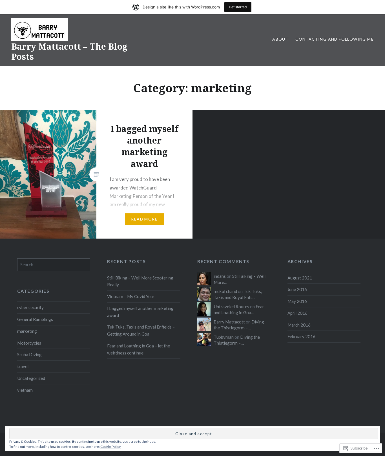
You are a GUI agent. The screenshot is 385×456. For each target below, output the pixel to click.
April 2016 (297, 313)
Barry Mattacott (229, 321)
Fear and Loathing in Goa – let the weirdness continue (138, 349)
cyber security (30, 307)
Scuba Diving (29, 354)
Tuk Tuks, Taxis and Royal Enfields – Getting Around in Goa (141, 330)
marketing (27, 331)
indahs (220, 276)
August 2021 (299, 277)
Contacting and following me (334, 39)
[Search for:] (53, 264)
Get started (238, 7)
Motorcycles (29, 342)
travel (22, 366)
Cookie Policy (110, 446)
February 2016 (301, 336)
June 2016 (297, 289)
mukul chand (225, 291)
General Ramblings (35, 319)
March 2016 (299, 324)
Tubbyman (224, 337)
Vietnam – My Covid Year (130, 296)
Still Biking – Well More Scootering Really (140, 281)
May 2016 (297, 301)
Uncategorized (31, 378)
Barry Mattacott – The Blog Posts (69, 51)
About (280, 39)
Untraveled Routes (231, 306)
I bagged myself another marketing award (140, 312)
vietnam (25, 390)
